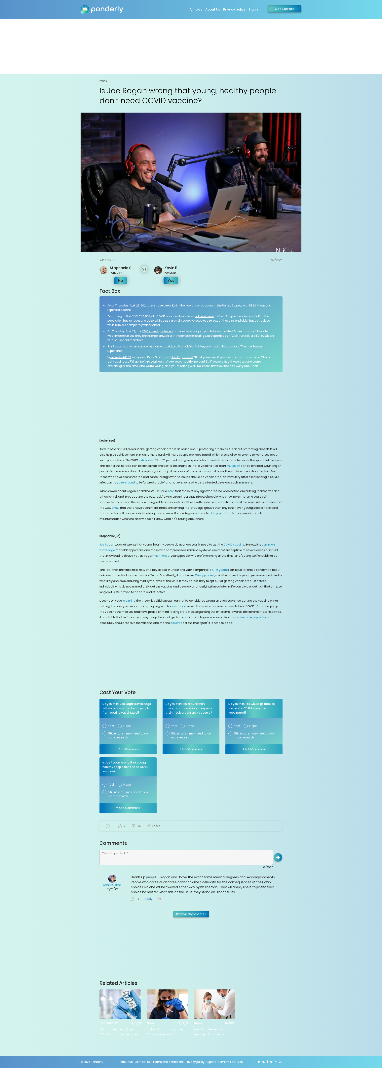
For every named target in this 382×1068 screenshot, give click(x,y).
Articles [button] (196, 9)
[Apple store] (263, 1062)
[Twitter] (271, 1062)
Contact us (143, 1062)
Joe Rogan (114, 346)
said (171, 491)
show (115, 508)
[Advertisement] (191, 46)
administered (204, 316)
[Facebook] (267, 1062)
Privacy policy (234, 9)
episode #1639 (120, 357)
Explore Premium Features (225, 1062)
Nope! (127, 726)
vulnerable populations (253, 617)
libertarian (179, 606)
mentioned (162, 556)
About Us (212, 9)
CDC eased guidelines (157, 331)
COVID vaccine (234, 545)
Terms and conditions (168, 1062)
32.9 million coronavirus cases (192, 305)
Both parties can (218, 336)
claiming (129, 601)
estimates (146, 460)
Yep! (111, 726)
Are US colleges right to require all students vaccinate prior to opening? (212, 1032)
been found (127, 482)
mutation (233, 466)
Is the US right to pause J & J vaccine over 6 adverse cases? (166, 1032)
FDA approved (204, 575)
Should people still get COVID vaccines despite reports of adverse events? (118, 1032)
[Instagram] (276, 1062)
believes (176, 623)
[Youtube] (280, 1062)
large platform (221, 513)
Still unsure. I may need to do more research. (128, 735)
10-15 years (219, 570)
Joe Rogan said (182, 357)
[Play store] (259, 1062)
